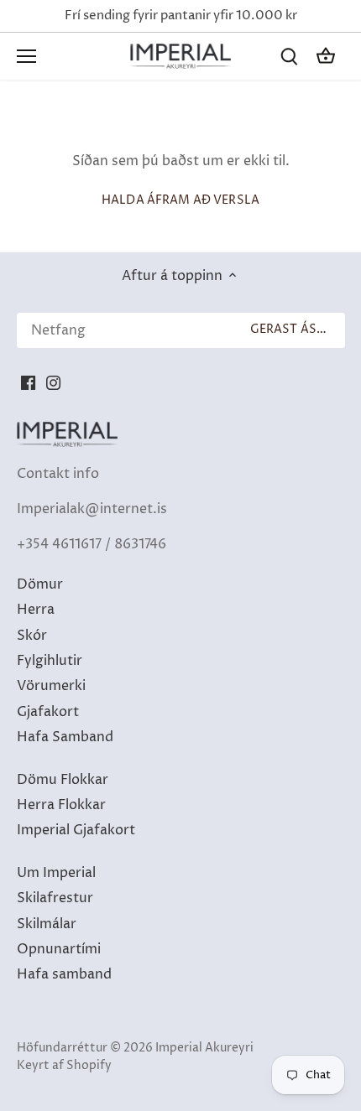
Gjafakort (48, 712)
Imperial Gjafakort (76, 830)
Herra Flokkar (61, 805)
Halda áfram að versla (180, 200)
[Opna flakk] (26, 56)
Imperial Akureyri (204, 1048)
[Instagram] (53, 381)
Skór (32, 635)
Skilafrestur (55, 898)
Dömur (40, 584)
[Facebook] (28, 381)
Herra (36, 609)
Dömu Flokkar (62, 780)
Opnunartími (59, 949)
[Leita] (288, 56)
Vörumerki (51, 686)
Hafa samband (64, 974)
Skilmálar (46, 924)
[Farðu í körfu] (326, 56)
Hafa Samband (65, 737)
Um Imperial (56, 873)
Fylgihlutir (49, 661)
